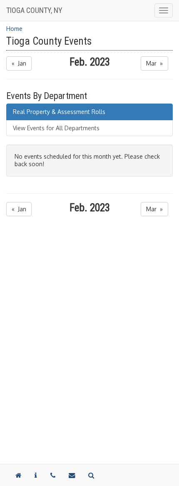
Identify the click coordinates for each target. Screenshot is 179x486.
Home (14, 28)
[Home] (18, 475)
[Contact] (35, 475)
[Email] (71, 475)
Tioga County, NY (34, 10)
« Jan (19, 63)
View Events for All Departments (56, 128)
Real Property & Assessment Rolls (59, 111)
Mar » (154, 63)
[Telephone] (53, 475)
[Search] (91, 475)
